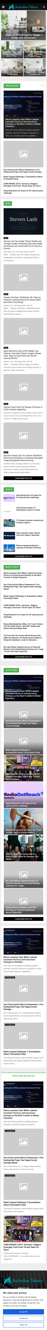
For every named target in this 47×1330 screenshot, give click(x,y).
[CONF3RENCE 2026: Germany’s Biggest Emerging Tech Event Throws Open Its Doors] (23, 768)
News (7, 203)
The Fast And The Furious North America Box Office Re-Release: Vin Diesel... (22, 856)
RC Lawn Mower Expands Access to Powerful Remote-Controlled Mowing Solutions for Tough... (23, 883)
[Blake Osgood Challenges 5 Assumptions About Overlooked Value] (23, 741)
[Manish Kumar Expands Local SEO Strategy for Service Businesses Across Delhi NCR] (23, 901)
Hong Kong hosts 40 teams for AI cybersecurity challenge (23, 191)
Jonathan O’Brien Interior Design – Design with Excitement (23, 36)
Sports (8, 489)
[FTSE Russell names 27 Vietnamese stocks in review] (9, 510)
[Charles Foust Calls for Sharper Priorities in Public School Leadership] (23, 387)
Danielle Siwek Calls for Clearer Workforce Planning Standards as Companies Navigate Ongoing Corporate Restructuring (23, 458)
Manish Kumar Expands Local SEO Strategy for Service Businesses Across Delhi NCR (21, 910)
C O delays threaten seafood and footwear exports (29, 521)
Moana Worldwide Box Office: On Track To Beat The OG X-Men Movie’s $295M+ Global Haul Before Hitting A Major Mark (23, 626)
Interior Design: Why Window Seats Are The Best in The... (12, 53)
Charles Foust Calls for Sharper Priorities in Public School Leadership (23, 408)
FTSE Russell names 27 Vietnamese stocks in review (28, 508)
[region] (23, 1309)
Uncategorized (9, 930)
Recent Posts (11, 567)
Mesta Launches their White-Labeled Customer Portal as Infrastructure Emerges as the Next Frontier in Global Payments (22, 123)
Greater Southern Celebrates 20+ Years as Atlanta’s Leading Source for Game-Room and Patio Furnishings (22, 300)
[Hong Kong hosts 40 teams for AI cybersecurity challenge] (9, 498)
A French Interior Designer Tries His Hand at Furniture (35, 72)
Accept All (23, 1312)
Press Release (12, 85)
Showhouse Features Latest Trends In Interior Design (34, 53)
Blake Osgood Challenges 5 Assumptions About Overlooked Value (23, 177)
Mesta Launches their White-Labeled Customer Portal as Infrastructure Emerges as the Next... (20, 960)
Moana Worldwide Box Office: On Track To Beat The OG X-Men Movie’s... (23, 831)
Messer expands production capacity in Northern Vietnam (28, 546)
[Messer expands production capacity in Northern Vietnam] (9, 548)
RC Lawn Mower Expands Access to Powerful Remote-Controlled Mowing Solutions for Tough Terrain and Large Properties (23, 649)
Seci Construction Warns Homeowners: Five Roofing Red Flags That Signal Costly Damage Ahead (22, 586)
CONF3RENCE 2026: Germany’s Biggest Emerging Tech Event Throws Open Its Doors (22, 184)
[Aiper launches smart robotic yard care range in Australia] (9, 535)
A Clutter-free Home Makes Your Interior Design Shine (12, 72)
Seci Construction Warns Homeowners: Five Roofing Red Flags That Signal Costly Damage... (23, 170)
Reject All (23, 1325)
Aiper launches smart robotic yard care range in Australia (28, 534)
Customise (23, 1318)
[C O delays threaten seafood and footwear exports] (9, 523)
